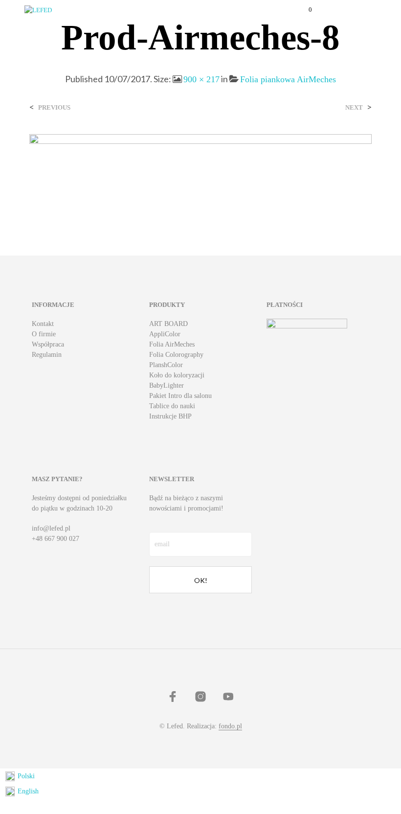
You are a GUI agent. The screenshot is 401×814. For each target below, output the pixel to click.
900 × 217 (201, 79)
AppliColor (164, 334)
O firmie (44, 334)
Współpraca (48, 344)
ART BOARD (168, 323)
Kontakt (43, 323)
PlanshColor (166, 365)
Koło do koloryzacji (176, 375)
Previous (54, 107)
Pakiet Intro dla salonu (180, 395)
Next (354, 107)
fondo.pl (230, 726)
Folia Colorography (176, 354)
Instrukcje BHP (170, 416)
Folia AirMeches (172, 344)
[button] (303, 10)
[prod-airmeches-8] (200, 174)
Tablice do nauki (172, 406)
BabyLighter (166, 385)
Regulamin (47, 354)
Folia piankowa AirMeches (288, 79)
